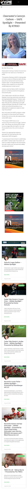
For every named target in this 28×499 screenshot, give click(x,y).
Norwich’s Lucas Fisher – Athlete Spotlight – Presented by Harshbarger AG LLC (13, 384)
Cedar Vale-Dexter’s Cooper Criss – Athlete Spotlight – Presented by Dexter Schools (14, 302)
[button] (18, 2)
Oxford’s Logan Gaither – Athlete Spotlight (12, 263)
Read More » (7, 274)
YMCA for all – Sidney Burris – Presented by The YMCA (14, 471)
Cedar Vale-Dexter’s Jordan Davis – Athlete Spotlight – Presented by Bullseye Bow (13, 343)
